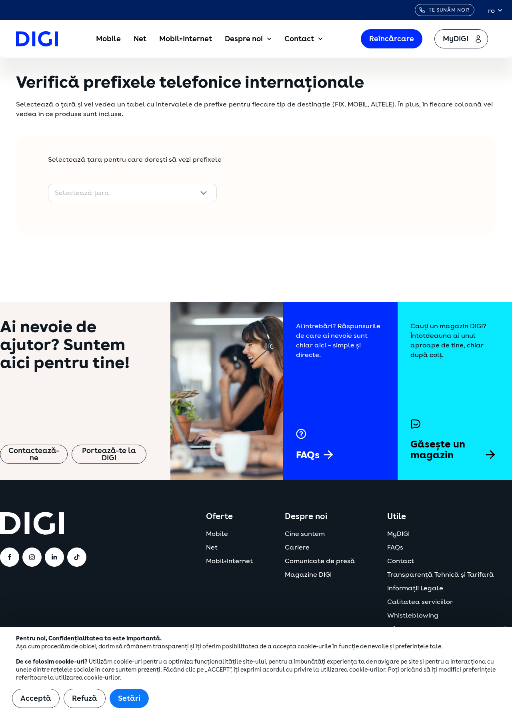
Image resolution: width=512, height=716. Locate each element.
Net (140, 39)
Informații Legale (415, 588)
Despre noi (244, 39)
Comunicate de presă (320, 561)
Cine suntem (305, 533)
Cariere (297, 547)
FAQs (395, 547)
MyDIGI (398, 533)
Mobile (108, 39)
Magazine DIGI (308, 574)
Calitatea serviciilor (420, 602)
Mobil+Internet (185, 39)
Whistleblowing (412, 615)
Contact (299, 39)
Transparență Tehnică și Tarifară (440, 574)
